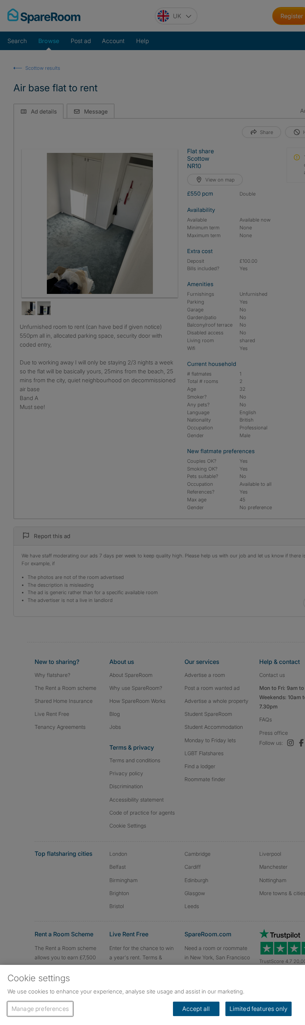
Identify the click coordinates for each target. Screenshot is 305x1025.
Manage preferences (40, 1008)
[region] (152, 995)
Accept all (196, 1008)
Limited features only (258, 1008)
